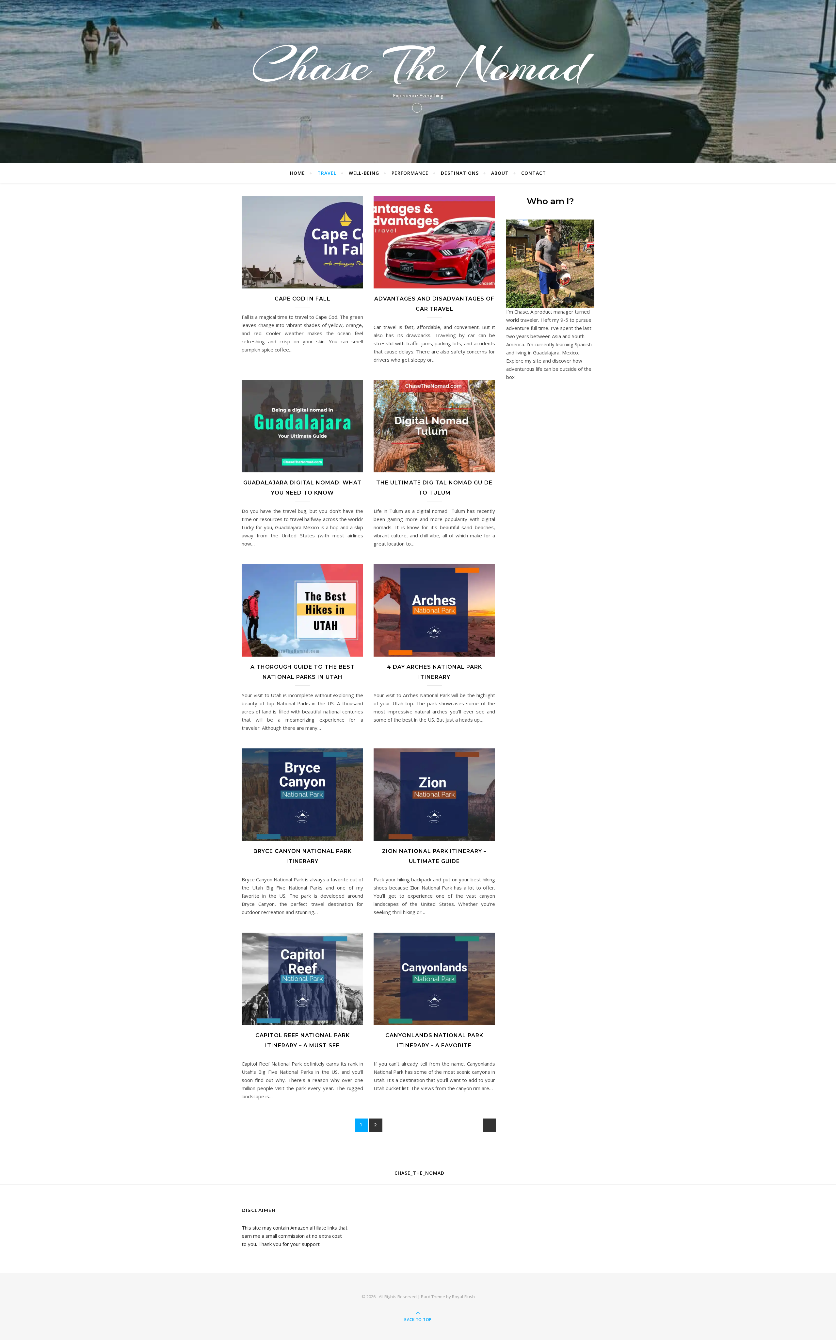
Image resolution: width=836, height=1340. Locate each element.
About (500, 173)
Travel (326, 173)
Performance (410, 173)
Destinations (460, 173)
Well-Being (364, 173)
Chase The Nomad (418, 65)
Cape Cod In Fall (302, 299)
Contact (533, 173)
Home (297, 173)
